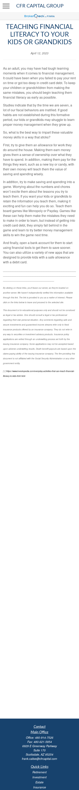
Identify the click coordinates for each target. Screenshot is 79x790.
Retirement (39, 772)
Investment (39, 777)
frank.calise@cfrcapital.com (39, 759)
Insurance (39, 787)
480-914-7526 (44, 737)
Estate (39, 782)
